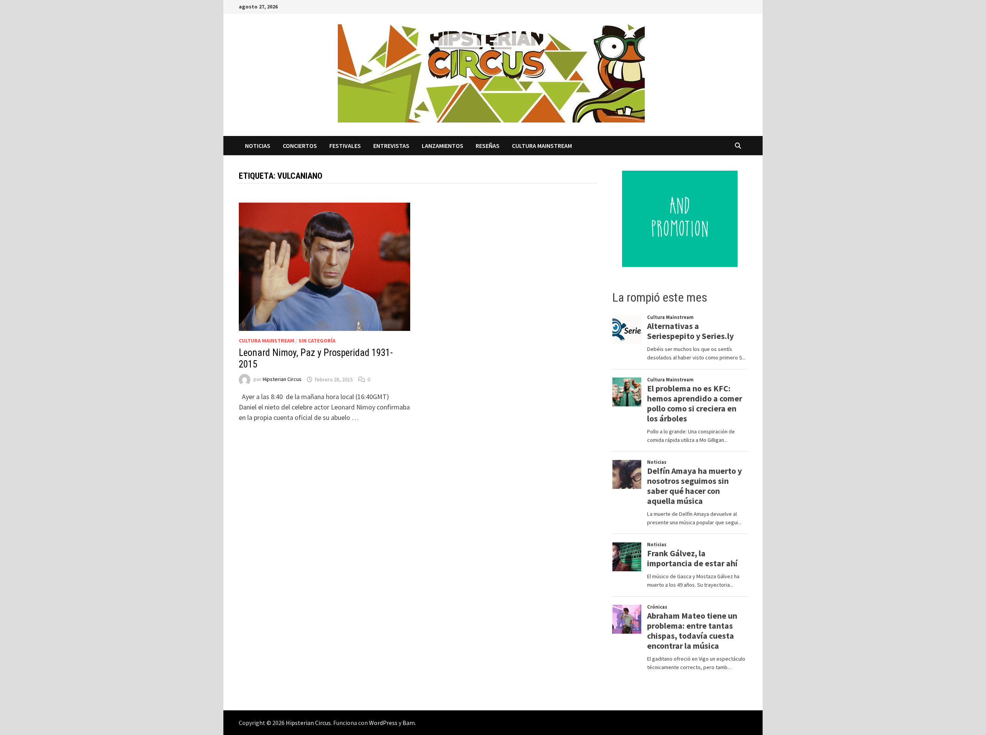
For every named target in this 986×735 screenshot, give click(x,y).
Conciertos (300, 145)
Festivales (345, 145)
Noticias (257, 145)
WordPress (383, 723)
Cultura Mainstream (542, 145)
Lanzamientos (442, 145)
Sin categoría (316, 340)
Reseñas (488, 145)
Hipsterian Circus (282, 379)
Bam (408, 723)
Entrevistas (391, 145)
